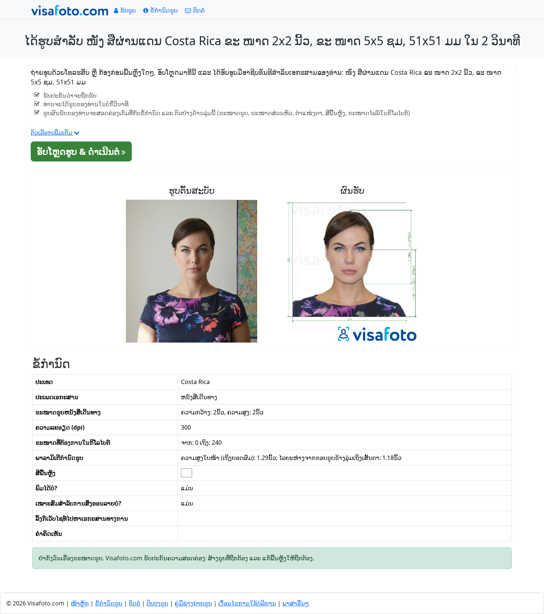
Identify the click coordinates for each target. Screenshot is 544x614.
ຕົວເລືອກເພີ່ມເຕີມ (52, 133)
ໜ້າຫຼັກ (80, 603)
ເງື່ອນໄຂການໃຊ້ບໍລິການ (247, 603)
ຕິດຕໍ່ (134, 603)
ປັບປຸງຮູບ (157, 603)
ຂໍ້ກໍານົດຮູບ (108, 603)
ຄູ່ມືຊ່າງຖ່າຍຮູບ (193, 603)
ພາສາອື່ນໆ (295, 603)
